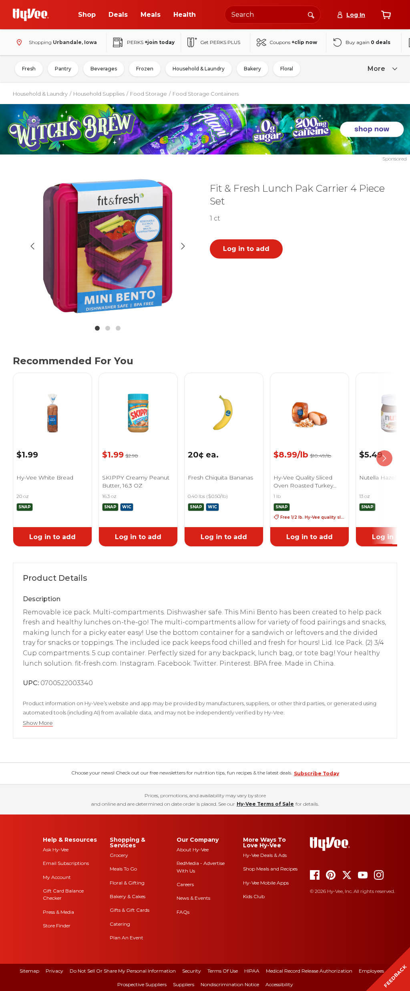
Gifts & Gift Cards (129, 910)
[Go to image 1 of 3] (97, 328)
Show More (38, 723)
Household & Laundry (199, 69)
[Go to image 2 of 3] (107, 328)
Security (191, 971)
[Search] (311, 14)
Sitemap (29, 971)
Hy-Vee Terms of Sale (265, 804)
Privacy (54, 971)
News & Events (193, 898)
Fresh (29, 69)
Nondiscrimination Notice (230, 984)
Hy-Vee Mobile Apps (266, 883)
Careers (185, 884)
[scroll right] (384, 458)
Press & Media (58, 912)
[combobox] (273, 15)
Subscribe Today (316, 773)
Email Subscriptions (66, 863)
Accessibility (279, 984)
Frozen (144, 69)
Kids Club (254, 896)
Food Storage (148, 93)
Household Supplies (99, 93)
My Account (57, 877)
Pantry (63, 69)
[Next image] (183, 246)
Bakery (252, 69)
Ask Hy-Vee (55, 850)
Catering (120, 924)
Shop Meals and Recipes (270, 869)
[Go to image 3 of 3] (118, 328)
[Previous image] (32, 246)
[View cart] (386, 15)
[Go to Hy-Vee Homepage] (31, 14)
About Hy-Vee (193, 850)
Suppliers (183, 984)
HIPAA (251, 971)
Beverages (103, 69)
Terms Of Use (222, 971)
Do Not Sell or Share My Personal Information (123, 971)
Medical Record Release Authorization (309, 971)
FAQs (183, 912)
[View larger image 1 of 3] (107, 246)
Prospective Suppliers (142, 984)
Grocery (119, 855)
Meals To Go (123, 869)
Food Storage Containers (206, 93)
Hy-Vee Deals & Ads (265, 855)
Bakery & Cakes (127, 896)
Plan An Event (126, 938)
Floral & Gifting (127, 883)
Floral (286, 69)
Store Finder (56, 926)
